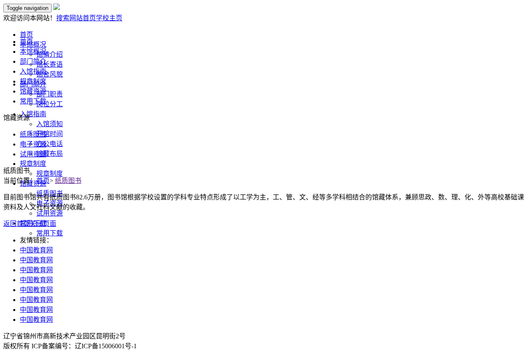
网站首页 (82, 18)
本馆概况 (33, 51)
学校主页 (109, 18)
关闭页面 (43, 223)
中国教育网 (36, 250)
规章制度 (49, 173)
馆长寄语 (49, 64)
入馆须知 (49, 123)
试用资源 (49, 213)
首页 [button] (26, 34)
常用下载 (49, 233)
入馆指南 (33, 71)
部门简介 (33, 61)
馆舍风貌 (49, 74)
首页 (26, 41)
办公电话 (49, 143)
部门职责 (49, 94)
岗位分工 (49, 104)
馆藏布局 (49, 153)
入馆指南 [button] (33, 113)
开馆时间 (49, 133)
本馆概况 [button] (33, 44)
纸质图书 (33, 134)
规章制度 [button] (33, 163)
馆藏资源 (33, 91)
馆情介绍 (49, 54)
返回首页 (16, 223)
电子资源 (33, 144)
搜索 (62, 18)
